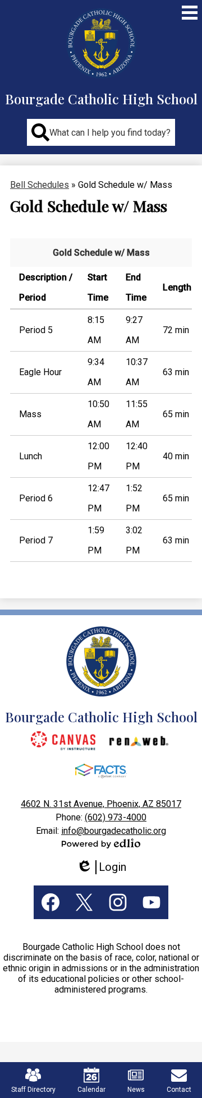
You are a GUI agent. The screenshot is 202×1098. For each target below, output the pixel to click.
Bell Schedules (39, 184)
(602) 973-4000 (115, 817)
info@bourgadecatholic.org (113, 830)
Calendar (91, 1090)
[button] (101, 132)
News (136, 1090)
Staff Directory (33, 1090)
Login (105, 867)
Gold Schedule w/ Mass (101, 252)
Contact (179, 1090)
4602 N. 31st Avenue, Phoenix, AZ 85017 (101, 804)
